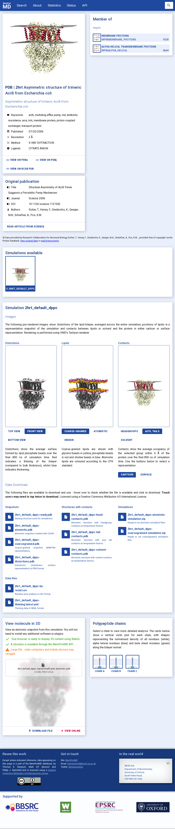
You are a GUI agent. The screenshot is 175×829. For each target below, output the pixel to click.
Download (40, 422)
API (84, 5)
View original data (29, 241)
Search (22, 5)
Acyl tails (152, 431)
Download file (40, 730)
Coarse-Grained (75, 431)
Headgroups (129, 431)
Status (71, 5)
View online (71, 730)
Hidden (68, 440)
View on (17, 160)
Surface (146, 474)
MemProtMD (71, 760)
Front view (35, 431)
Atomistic (100, 431)
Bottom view (17, 440)
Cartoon (127, 474)
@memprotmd (76, 767)
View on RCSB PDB (20, 168)
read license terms (50, 241)
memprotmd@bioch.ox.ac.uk (81, 763)
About (37, 5)
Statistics (54, 5)
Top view (14, 431)
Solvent (126, 440)
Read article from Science (25, 226)
